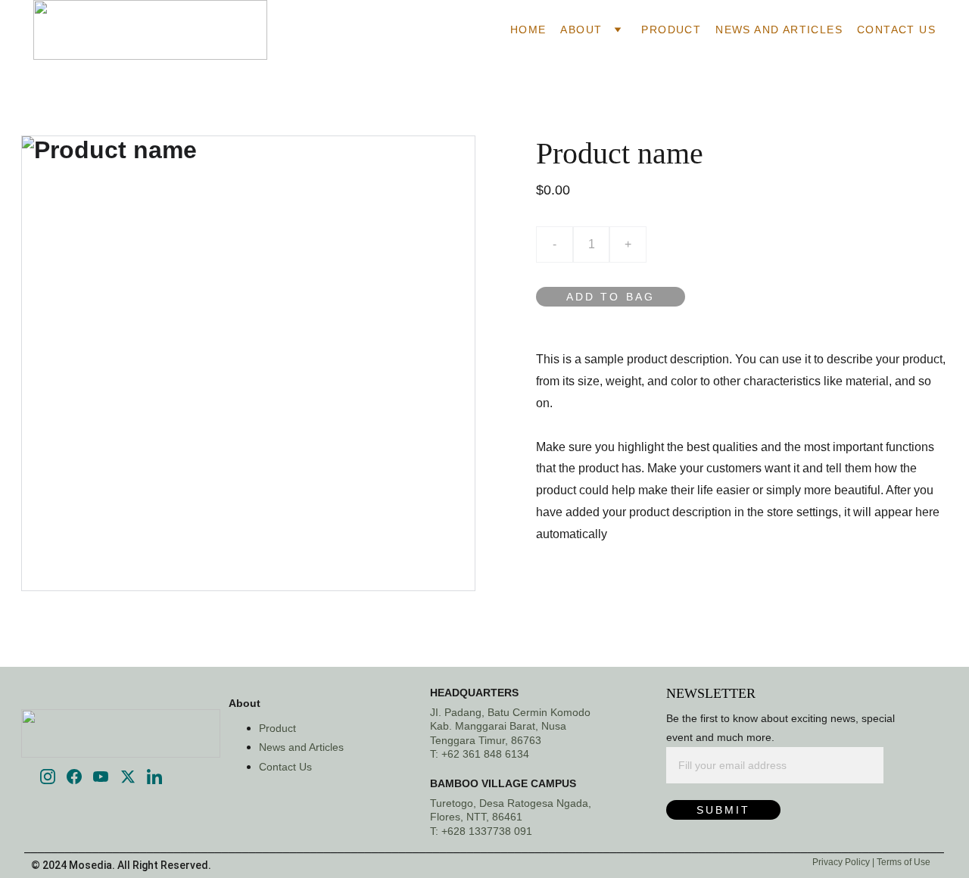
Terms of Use (903, 862)
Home (528, 29)
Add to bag (610, 297)
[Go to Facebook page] (74, 776)
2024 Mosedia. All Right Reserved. (126, 865)
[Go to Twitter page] (128, 776)
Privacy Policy (842, 862)
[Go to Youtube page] (100, 776)
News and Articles (779, 29)
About (581, 29)
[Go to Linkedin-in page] (154, 776)
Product (671, 29)
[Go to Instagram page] (47, 776)
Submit (723, 810)
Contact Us (896, 29)
